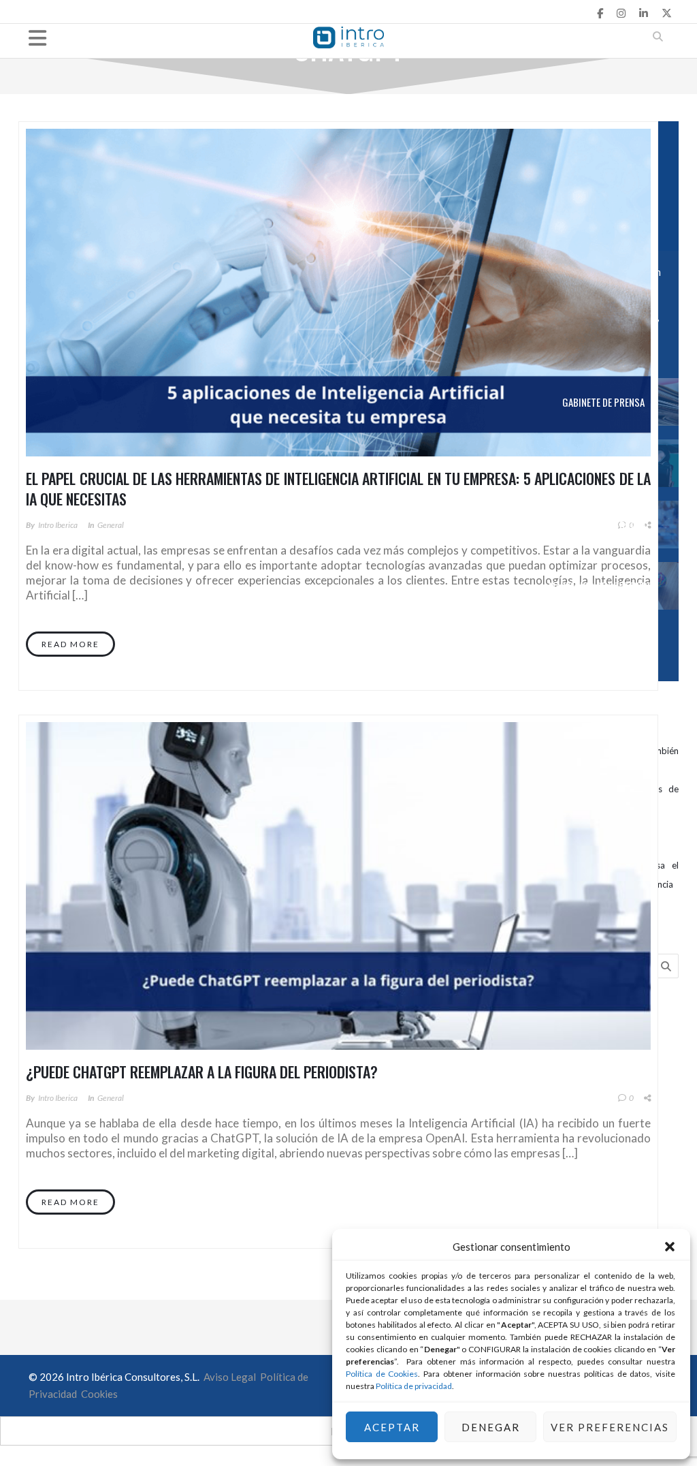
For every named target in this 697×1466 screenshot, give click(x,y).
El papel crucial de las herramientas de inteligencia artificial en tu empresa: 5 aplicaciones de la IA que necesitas (338, 488)
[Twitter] (667, 13)
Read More (70, 644)
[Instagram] (621, 13)
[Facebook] (600, 13)
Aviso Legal (228, 1377)
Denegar (490, 1427)
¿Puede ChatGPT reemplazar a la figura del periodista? (202, 1071)
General (110, 525)
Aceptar (392, 1427)
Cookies (99, 1394)
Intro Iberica (58, 525)
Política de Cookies (382, 1374)
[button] (670, 1246)
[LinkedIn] (643, 13)
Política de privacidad (414, 1386)
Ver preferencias (610, 1427)
